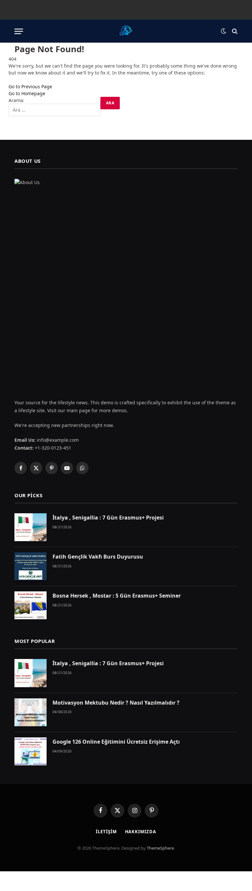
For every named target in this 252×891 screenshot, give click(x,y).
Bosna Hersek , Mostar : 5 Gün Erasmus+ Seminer (116, 595)
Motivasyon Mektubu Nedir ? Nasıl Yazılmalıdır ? (115, 702)
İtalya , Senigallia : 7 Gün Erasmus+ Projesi (108, 517)
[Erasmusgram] (126, 31)
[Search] (234, 31)
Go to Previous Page (30, 86)
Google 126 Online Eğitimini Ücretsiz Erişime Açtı (116, 741)
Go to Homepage (27, 93)
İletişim (106, 832)
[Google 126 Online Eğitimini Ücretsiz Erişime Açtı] (30, 751)
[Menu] (18, 31)
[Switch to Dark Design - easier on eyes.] (223, 31)
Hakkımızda (140, 832)
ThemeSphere (160, 848)
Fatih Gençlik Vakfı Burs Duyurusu (97, 556)
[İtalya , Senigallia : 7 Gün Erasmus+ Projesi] (30, 527)
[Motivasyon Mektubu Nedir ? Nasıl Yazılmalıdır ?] (30, 712)
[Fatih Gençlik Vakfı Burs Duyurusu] (30, 566)
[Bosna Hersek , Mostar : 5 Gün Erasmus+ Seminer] (30, 605)
